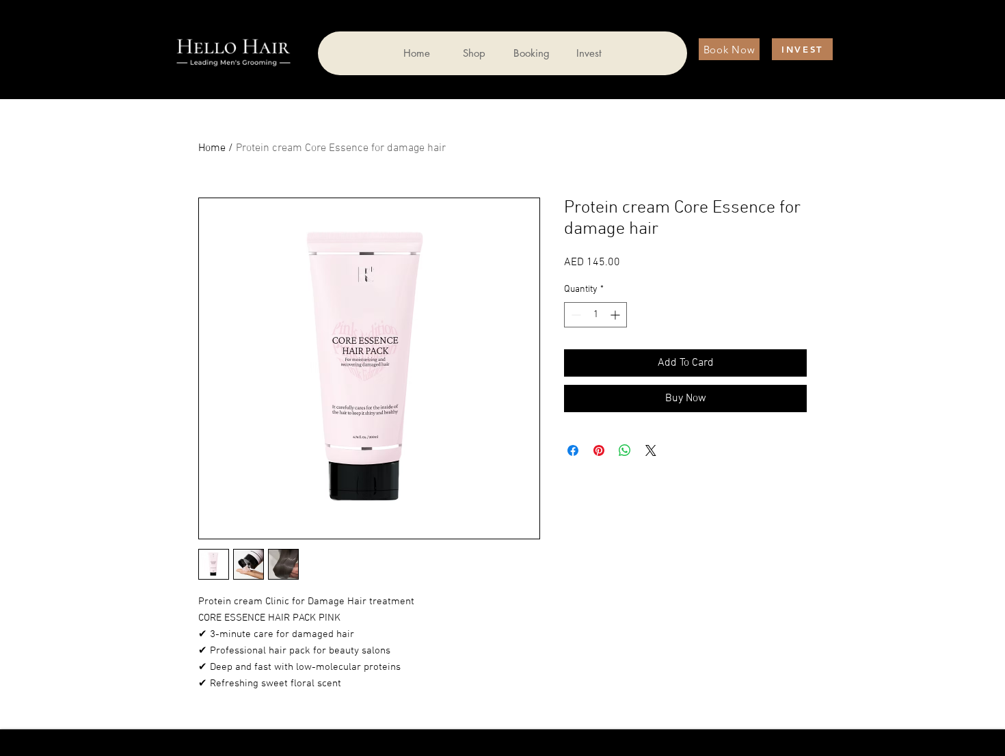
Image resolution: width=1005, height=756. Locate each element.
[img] (233, 67)
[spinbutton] (595, 315)
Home (212, 148)
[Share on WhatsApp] (625, 450)
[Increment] (616, 315)
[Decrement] (574, 315)
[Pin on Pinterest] (599, 450)
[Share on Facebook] (573, 450)
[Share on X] (651, 450)
